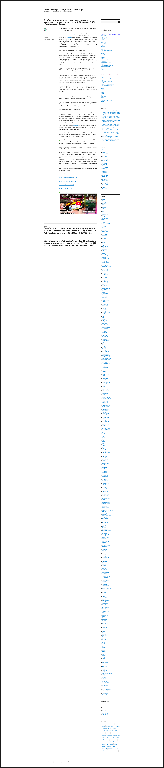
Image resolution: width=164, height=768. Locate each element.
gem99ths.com (105, 324)
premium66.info (105, 463)
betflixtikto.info (105, 262)
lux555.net (104, 381)
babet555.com (105, 251)
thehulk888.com (105, 554)
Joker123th (104, 350)
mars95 (103, 394)
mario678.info (105, 393)
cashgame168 (105, 281)
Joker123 (104, 348)
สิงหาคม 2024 (105, 182)
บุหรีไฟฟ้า (104, 630)
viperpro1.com (105, 593)
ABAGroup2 (104, 229)
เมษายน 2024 (104, 187)
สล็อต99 (103, 655)
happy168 (104, 331)
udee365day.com (105, 561)
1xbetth (102, 55)
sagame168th (105, 500)
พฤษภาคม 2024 (105, 186)
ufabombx (104, 568)
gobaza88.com (105, 328)
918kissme (104, 226)
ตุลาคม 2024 (104, 179)
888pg (103, 219)
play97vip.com (105, 459)
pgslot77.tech (105, 449)
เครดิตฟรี (104, 677)
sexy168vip (72, 34)
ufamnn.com (104, 575)
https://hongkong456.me (106, 100)
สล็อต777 (104, 653)
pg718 (103, 437)
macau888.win (105, 389)
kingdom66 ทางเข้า (106, 356)
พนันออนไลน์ (104, 635)
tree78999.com (105, 560)
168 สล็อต (104, 200)
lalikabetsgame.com (106, 363)
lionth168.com (105, 367)
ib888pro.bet (104, 339)
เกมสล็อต (104, 675)
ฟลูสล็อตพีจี (104, 639)
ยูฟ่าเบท (103, 642)
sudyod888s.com (105, 544)
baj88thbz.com (105, 254)
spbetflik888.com (105, 534)
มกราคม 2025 (105, 175)
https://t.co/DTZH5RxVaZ (67, 192)
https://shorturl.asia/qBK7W (66, 184)
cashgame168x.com (106, 282)
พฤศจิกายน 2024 (105, 178)
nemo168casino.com (106, 416)
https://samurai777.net (106, 62)
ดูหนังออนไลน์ (103, 96)
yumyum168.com (105, 607)
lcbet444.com (105, 365)
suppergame (104, 546)
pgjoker (103, 444)
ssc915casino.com (106, 541)
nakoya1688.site (105, 413)
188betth (104, 210)
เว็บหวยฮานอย (105, 690)
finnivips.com (105, 304)
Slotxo (103, 531)
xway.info (104, 604)
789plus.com (105, 216)
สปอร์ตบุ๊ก (104, 643)
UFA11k (103, 562)
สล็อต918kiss (109, 746)
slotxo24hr (103, 51)
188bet (103, 208)
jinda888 (104, 347)
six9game (104, 523)
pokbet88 (104, 460)
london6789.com (105, 374)
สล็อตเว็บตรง (103, 42)
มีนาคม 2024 (104, 188)
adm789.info (104, 234)
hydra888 (104, 338)
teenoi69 (104, 550)
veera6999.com (105, 587)
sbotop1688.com (105, 506)
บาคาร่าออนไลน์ (105, 628)
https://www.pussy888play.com (107, 84)
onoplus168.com (105, 425)
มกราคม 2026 (105, 159)
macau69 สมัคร (105, 387)
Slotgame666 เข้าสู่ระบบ (107, 530)
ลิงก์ (44, 35)
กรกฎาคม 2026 (105, 151)
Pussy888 (104, 474)
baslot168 (104, 257)
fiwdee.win (104, 308)
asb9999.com (105, 246)
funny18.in (104, 320)
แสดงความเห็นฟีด (105, 713)
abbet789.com (105, 230)
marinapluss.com (105, 390)
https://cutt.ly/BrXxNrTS (65, 188)
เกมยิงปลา (104, 674)
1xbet (103, 211)
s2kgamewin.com (105, 498)
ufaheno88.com (105, 572)
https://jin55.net (104, 38)
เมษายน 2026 (104, 155)
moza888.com (105, 408)
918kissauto (104, 225)
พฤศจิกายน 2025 (105, 161)
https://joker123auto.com (106, 81)
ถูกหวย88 (104, 620)
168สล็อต (104, 207)
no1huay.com (105, 420)
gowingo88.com (105, 330)
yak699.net (104, 605)
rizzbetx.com (105, 486)
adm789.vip (104, 237)
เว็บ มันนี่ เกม (104, 681)
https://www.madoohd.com (107, 78)
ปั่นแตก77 (104, 634)
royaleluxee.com (105, 492)
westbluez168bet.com (106, 600)
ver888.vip (104, 591)
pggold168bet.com (106, 443)
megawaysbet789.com (106, 398)
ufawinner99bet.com (106, 583)
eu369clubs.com (105, 300)
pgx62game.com (105, 456)
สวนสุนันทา (104, 669)
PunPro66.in (104, 467)
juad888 (104, 352)
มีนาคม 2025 (104, 172)
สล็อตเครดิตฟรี (105, 662)
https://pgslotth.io (105, 60)
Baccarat (104, 253)
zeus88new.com (105, 611)
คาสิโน (103, 612)
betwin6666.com (105, 265)
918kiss (102, 77)
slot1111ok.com (105, 529)
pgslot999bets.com (106, 452)
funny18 (103, 57)
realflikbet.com (105, 480)
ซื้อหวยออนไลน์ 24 (105, 618)
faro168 (102, 99)
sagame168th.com (106, 502)
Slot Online (104, 527)
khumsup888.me (105, 354)
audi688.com (105, 247)
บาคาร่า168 (69, 37)
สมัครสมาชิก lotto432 (106, 645)
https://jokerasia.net (105, 66)
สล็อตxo (103, 658)
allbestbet (104, 238)
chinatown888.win (106, 288)
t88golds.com (105, 548)
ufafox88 (104, 570)
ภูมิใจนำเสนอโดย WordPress (69, 761)
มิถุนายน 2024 (105, 184)
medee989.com (105, 395)
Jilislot (103, 344)
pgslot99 (104, 451)
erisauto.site (104, 297)
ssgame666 (104, 542)
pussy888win (105, 475)
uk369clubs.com (105, 584)
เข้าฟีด (103, 711)
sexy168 (104, 511)
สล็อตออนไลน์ (104, 661)
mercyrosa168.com (106, 400)
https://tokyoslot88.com (106, 64)
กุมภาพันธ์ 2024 (105, 190)
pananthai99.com (106, 428)
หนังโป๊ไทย (103, 54)
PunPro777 (104, 468)
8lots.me (104, 220)
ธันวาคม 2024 (105, 176)
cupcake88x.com (105, 289)
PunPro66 (104, 465)
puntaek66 (104, 471)
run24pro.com (105, 495)
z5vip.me (104, 608)
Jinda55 (109, 728)
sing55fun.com (105, 522)
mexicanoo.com (105, 401)
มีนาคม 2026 (104, 156)
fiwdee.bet (104, 307)
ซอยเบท (103, 616)
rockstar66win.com (106, 488)
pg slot (102, 88)
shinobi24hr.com (105, 521)
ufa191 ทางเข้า (105, 564)
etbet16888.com (105, 299)
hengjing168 (104, 332)
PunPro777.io (105, 470)
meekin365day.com (106, 397)
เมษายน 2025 (104, 171)
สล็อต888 (103, 46)
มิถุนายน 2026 (105, 152)
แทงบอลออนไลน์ (105, 693)
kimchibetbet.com (106, 355)
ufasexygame (105, 577)
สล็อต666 (104, 651)
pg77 (103, 439)
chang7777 (104, 286)
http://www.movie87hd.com (107, 82)
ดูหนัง (102, 95)
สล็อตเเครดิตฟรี (105, 666)
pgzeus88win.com (106, 457)
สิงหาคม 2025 (105, 165)
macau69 (104, 386)
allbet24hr (104, 239)
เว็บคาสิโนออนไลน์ (105, 682)
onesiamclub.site (105, 424)
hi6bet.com (104, 334)
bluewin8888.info (105, 270)
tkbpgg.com (104, 558)
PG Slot (103, 433)
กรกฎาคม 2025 (105, 167)
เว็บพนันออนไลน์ (105, 685)
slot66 (102, 41)
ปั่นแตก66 (104, 632)
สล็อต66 (103, 650)
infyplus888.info (105, 342)
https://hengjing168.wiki (106, 37)
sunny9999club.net (106, 545)
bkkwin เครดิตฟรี (105, 269)
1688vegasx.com (105, 203)
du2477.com (104, 295)
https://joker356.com (105, 61)
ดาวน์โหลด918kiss (105, 739)
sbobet (103, 505)
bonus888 (104, 273)
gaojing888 (104, 323)
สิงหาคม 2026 (105, 149)
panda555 (104, 430)
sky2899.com (105, 525)
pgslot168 (104, 447)
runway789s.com (105, 496)
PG (102, 432)
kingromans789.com (106, 358)
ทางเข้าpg (104, 624)
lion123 (103, 366)
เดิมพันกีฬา (104, 678)
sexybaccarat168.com (106, 515)
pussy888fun (109, 735)
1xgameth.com (105, 214)
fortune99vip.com (106, 311)
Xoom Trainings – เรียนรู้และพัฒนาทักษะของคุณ (63, 10)
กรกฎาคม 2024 (105, 183)
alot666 (104, 242)
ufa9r (103, 566)
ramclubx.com (105, 476)
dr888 (103, 292)
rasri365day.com (105, 479)
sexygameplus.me (106, 518)
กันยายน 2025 (105, 164)
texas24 (103, 553)
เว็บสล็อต (104, 686)
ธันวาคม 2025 (105, 160)
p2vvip (103, 426)
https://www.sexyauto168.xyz (107, 50)
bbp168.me (104, 260)
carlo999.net (105, 280)
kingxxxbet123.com (106, 359)
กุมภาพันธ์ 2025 (105, 174)
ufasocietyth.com (105, 579)
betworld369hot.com (106, 266)
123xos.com (104, 199)
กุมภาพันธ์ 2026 (105, 157)
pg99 (103, 440)
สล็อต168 (104, 647)
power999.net (105, 461)
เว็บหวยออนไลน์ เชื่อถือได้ (107, 689)
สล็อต (103, 646)
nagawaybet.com (105, 412)
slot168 (103, 737)
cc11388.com (104, 285)
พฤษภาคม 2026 (105, 153)
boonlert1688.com (106, 274)
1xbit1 (103, 212)
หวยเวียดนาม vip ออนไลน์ (107, 673)
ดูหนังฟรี (102, 97)
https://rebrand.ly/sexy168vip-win (68, 177)
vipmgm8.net (105, 595)
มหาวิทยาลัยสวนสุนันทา (106, 640)
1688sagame (104, 202)
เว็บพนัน (103, 684)
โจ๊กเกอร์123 (103, 35)
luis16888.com (105, 378)
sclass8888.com (105, 507)
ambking (104, 243)
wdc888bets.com (105, 597)
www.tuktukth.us (105, 601)
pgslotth (104, 455)
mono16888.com (105, 406)
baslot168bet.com (105, 258)
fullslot (102, 92)
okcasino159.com (105, 421)
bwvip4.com (104, 277)
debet (103, 290)
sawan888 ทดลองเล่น (106, 503)
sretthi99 (104, 538)
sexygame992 (105, 517)
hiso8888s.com (105, 336)
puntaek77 (104, 472)
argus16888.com (105, 245)
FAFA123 (104, 301)
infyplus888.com (105, 340)
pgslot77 (104, 448)
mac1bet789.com (105, 385)
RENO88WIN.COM (105, 482)
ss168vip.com (105, 540)
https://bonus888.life (105, 45)
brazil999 (104, 276)
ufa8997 (104, 565)
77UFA (103, 215)
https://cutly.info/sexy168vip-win (67, 181)
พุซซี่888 (104, 638)
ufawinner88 (104, 581)
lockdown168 (105, 373)
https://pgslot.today (105, 47)
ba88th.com (104, 249)
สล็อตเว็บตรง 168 (105, 665)
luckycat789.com (105, 377)
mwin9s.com (105, 410)
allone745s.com (105, 241)
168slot (103, 206)
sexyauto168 (104, 514)
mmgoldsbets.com (106, 405)
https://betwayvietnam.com (107, 65)
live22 (102, 93)
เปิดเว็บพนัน (104, 680)
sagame (102, 80)
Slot (103, 526)
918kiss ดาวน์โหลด (106, 223)
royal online (104, 490)
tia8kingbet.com (105, 556)
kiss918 (102, 58)
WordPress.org (105, 714)
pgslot (102, 68)
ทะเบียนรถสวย (105, 622)
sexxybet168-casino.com (107, 510)
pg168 (103, 436)
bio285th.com (105, 268)
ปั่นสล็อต (103, 631)
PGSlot (103, 445)
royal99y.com (105, 491)
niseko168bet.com (106, 417)
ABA (103, 227)
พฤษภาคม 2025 (105, 170)
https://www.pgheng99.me (106, 90)
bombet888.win (105, 272)
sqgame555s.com (105, 537)
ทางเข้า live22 (105, 623)
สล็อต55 (103, 649)
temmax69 (104, 552)
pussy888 (103, 49)
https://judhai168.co (105, 43)
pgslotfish (104, 453)
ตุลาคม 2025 (104, 163)
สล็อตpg (103, 657)
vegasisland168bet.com (107, 588)
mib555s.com (105, 404)
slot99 (102, 39)
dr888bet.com (105, 293)
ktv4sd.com (104, 362)
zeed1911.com (105, 610)
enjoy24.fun (104, 296)
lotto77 (103, 375)
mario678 (104, 391)
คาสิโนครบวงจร (105, 614)
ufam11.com (104, 573)
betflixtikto (104, 261)
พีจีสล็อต (103, 636)
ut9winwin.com (105, 585)
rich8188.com (105, 484)
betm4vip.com (105, 264)
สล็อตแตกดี (104, 667)
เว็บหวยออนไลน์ (105, 688)
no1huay (104, 418)
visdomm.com (105, 596)
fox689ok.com (105, 313)
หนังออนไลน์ (104, 670)
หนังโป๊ (103, 671)
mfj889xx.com (105, 402)
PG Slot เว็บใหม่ (105, 435)
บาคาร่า (49, 39)
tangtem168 (104, 549)
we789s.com (104, 599)
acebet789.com (105, 233)
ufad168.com (104, 569)
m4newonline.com (106, 382)
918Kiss (103, 222)
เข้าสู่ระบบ (104, 710)
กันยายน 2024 (105, 180)
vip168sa (104, 592)
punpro (103, 464)
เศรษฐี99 (104, 692)
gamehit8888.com (106, 321)
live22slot (104, 371)
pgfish (103, 441)
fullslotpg (104, 317)
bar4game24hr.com (106, 255)
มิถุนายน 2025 (105, 168)
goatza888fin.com (106, 325)
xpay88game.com (105, 603)
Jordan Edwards (47, 32)
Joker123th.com (105, 351)
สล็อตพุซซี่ (104, 659)
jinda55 (103, 346)
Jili (102, 343)
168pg (103, 204)
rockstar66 (104, 487)
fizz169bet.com (105, 309)
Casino (103, 284)
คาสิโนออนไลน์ (105, 615)
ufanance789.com (106, 576)
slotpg (102, 53)
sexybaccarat (104, 86)
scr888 (103, 509)
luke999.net (104, 379)
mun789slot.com (105, 409)
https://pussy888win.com (106, 85)
